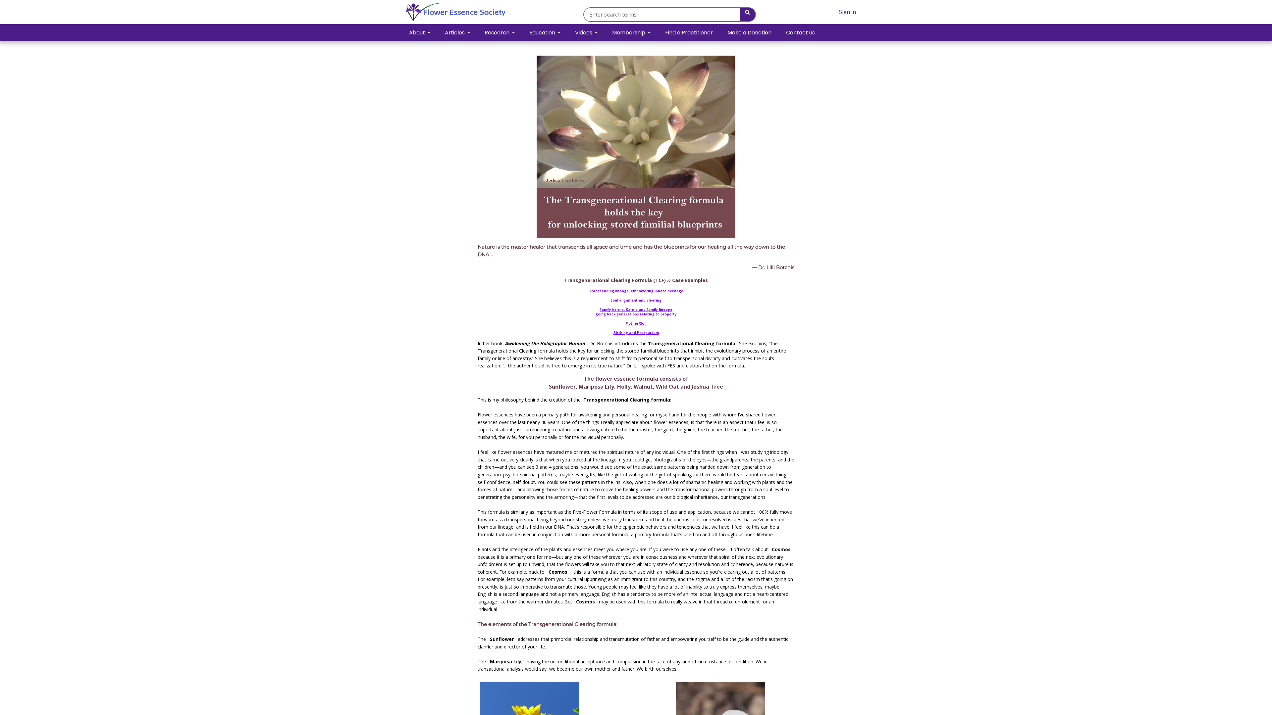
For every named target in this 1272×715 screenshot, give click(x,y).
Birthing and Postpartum (636, 332)
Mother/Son (636, 323)
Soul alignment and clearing (636, 300)
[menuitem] (689, 32)
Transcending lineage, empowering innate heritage (636, 291)
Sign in (847, 12)
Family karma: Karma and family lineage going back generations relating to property (636, 311)
